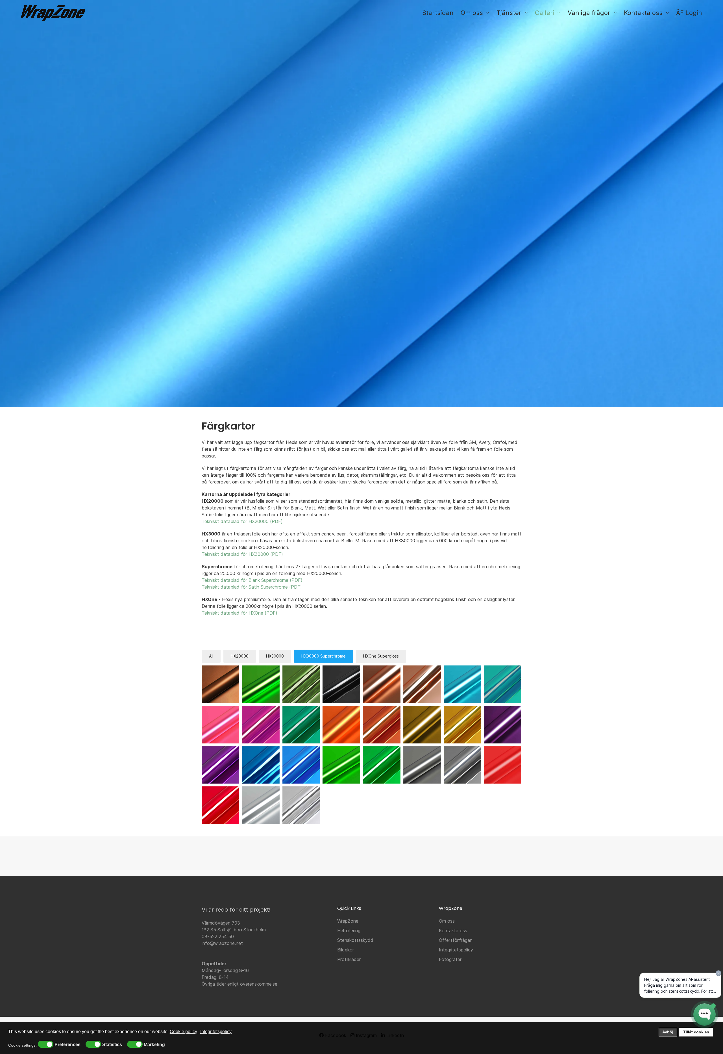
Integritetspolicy (456, 950)
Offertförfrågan (455, 940)
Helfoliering (348, 930)
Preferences (67, 1044)
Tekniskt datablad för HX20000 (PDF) (242, 521)
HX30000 (275, 656)
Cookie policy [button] (183, 1031)
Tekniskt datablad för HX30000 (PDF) (242, 554)
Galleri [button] (544, 12)
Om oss (447, 921)
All (211, 656)
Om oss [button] (472, 12)
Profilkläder (349, 959)
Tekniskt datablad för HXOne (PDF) (239, 613)
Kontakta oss (453, 930)
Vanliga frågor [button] (589, 12)
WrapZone (347, 921)
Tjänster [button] (508, 12)
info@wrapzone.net (222, 943)
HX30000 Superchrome (323, 656)
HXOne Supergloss (381, 656)
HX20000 (240, 656)
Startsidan (438, 12)
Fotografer (450, 959)
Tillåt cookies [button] (696, 1032)
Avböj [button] (667, 1032)
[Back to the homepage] (53, 13)
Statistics (112, 1044)
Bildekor (345, 950)
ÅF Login (689, 12)
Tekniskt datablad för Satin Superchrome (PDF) (252, 587)
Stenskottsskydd (355, 940)
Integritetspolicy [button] (216, 1031)
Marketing (154, 1044)
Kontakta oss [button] (643, 12)
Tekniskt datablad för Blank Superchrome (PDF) (252, 580)
